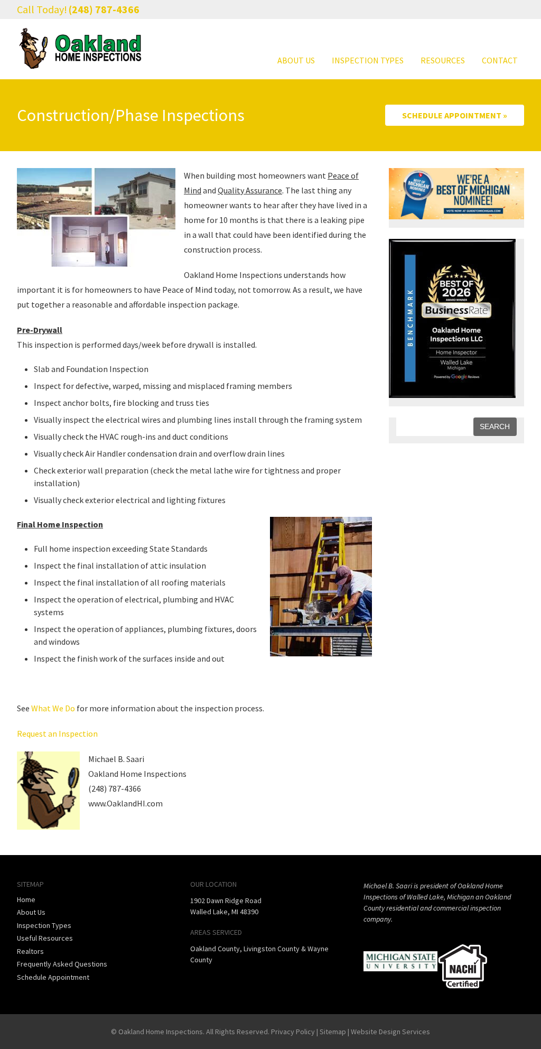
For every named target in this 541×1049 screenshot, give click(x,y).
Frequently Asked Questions (62, 964)
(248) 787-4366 (104, 9)
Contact (500, 60)
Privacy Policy (293, 1031)
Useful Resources (45, 938)
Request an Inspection (57, 733)
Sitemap (333, 1031)
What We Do (53, 708)
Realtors (30, 951)
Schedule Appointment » (454, 115)
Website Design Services (390, 1031)
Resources (443, 60)
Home (26, 899)
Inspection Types (368, 60)
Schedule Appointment (53, 977)
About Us (296, 60)
